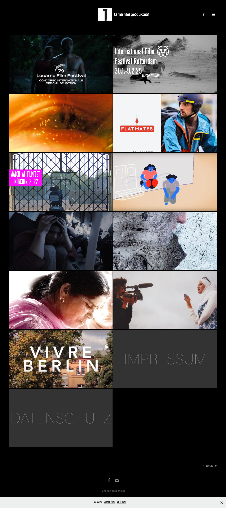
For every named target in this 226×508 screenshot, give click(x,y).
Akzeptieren (109, 502)
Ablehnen (121, 502)
